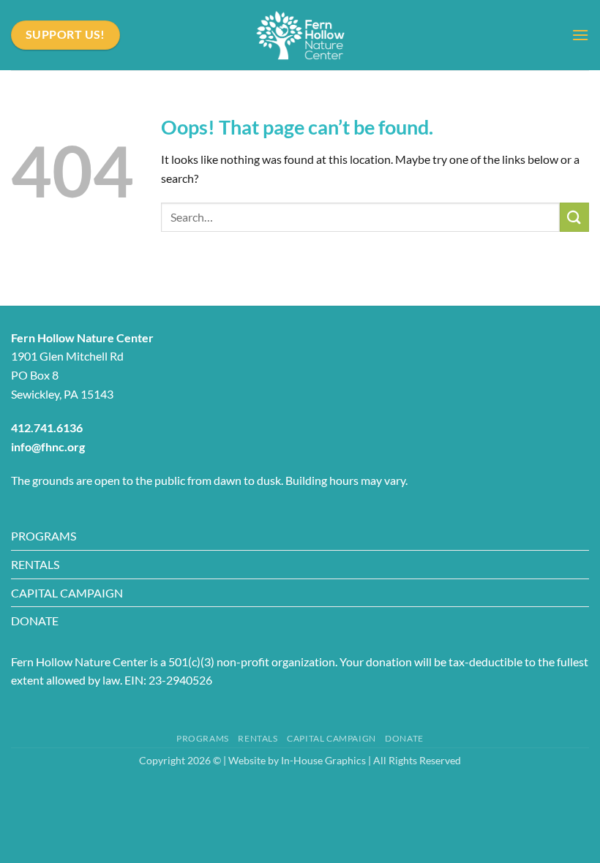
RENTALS (35, 564)
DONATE (35, 621)
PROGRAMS (43, 536)
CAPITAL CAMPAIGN (67, 593)
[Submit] (574, 217)
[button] (580, 35)
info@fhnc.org (48, 446)
